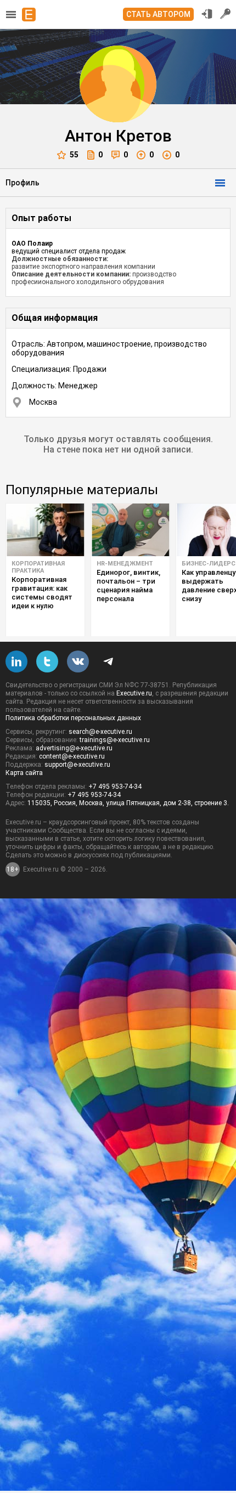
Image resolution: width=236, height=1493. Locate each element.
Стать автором (158, 14)
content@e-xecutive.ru (72, 756)
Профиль (22, 182)
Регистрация (225, 13)
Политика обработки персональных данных (73, 718)
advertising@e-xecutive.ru (74, 748)
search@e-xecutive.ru (100, 732)
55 (74, 154)
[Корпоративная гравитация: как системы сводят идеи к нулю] (45, 530)
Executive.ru (134, 693)
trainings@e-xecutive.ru (115, 740)
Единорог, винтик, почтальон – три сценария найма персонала (128, 585)
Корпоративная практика (38, 567)
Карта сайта (24, 773)
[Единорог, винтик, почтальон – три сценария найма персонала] (130, 530)
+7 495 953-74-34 (115, 786)
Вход (206, 13)
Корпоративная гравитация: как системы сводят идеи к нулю (42, 592)
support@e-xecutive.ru (77, 764)
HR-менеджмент (125, 563)
